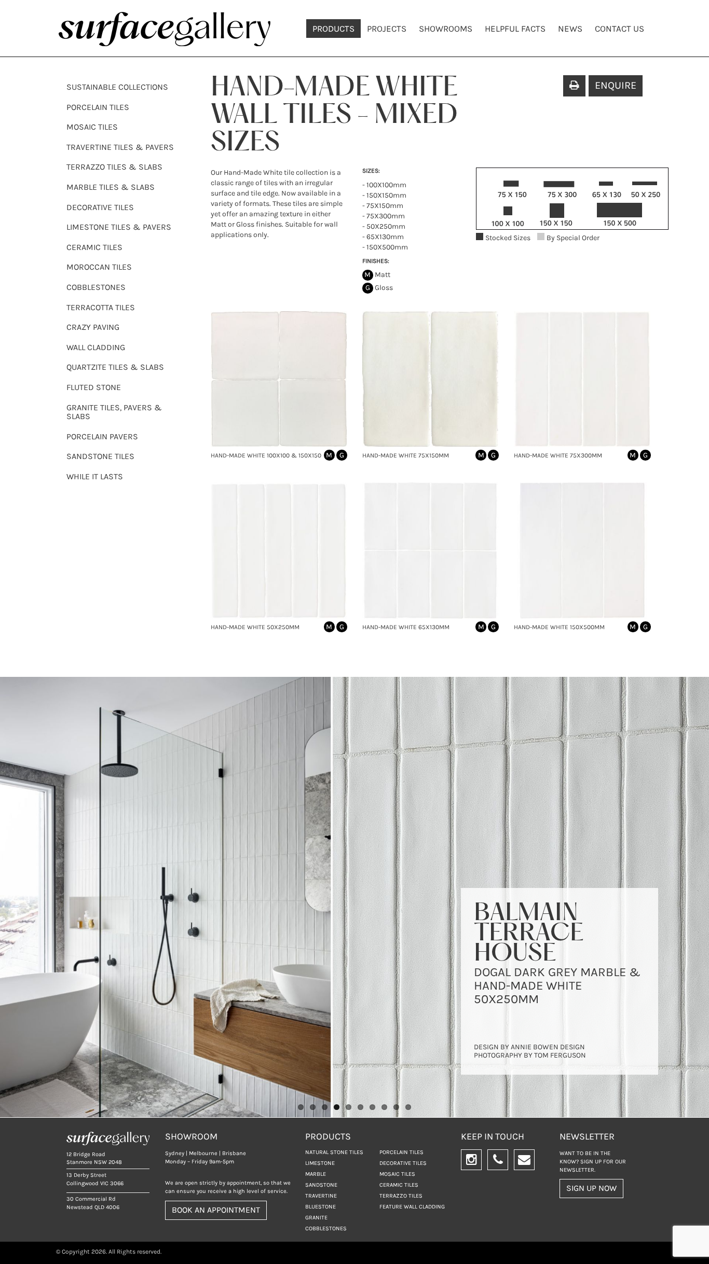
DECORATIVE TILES (100, 207)
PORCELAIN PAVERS (102, 436)
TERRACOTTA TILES (100, 307)
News (570, 28)
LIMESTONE (320, 1163)
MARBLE (315, 1174)
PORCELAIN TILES (97, 107)
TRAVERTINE (321, 1195)
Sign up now (591, 1188)
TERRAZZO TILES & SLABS (114, 167)
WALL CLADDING (95, 347)
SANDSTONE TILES (100, 456)
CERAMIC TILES (94, 247)
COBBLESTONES (96, 287)
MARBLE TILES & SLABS (110, 187)
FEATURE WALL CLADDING (412, 1206)
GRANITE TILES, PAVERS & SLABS (114, 412)
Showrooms (445, 28)
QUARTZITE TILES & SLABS (115, 367)
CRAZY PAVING (92, 327)
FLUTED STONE (93, 387)
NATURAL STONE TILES (334, 1152)
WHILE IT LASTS (94, 476)
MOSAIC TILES (92, 127)
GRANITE (316, 1217)
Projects (386, 28)
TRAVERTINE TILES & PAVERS (120, 147)
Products (333, 28)
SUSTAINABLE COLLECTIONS (117, 87)
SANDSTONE (321, 1185)
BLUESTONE (320, 1206)
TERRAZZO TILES (400, 1195)
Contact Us (619, 28)
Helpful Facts (515, 28)
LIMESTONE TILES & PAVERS (118, 227)
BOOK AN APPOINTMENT (216, 1210)
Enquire (615, 85)
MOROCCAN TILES (99, 267)
